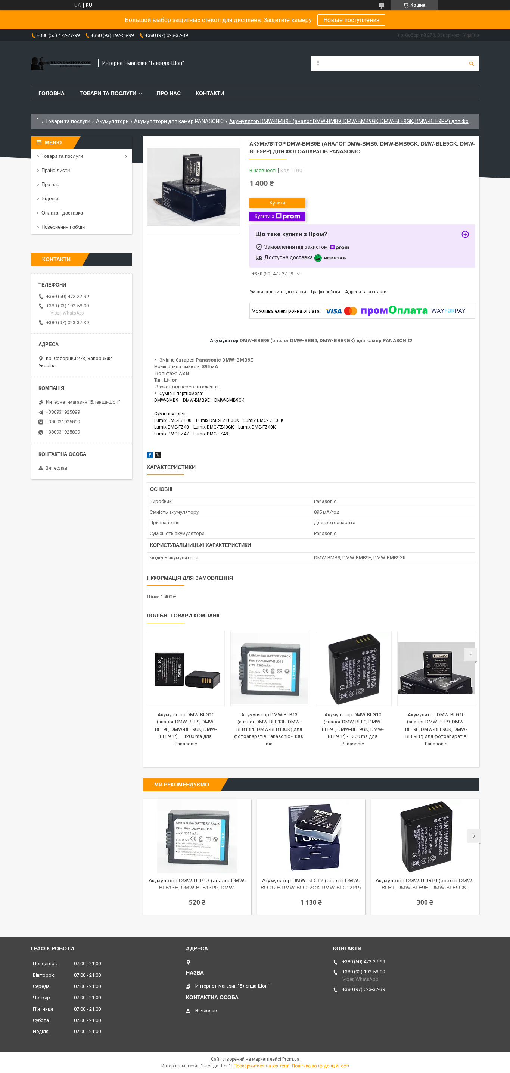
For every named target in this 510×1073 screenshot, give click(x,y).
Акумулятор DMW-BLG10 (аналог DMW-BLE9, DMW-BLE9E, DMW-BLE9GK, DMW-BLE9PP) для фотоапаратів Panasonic (436, 729)
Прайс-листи (55, 170)
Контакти (210, 93)
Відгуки (49, 198)
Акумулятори (112, 121)
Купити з (264, 216)
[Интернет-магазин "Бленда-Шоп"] (61, 63)
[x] (158, 456)
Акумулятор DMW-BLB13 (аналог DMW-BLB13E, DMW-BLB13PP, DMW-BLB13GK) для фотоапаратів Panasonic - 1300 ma (269, 729)
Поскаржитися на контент (261, 1066)
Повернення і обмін (63, 227)
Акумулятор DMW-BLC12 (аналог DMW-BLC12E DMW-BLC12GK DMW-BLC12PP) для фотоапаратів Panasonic (311, 885)
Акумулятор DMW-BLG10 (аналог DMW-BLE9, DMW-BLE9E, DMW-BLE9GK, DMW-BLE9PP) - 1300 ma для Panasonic (353, 729)
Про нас (169, 93)
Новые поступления (351, 20)
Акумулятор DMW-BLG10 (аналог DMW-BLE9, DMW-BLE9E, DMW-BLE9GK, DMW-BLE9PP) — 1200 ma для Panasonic (186, 729)
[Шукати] (471, 63)
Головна (51, 93)
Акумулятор (224, 340)
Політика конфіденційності (320, 1066)
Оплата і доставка (62, 213)
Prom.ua (290, 1059)
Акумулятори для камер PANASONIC (179, 121)
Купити (277, 203)
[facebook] (150, 456)
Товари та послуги (108, 93)
